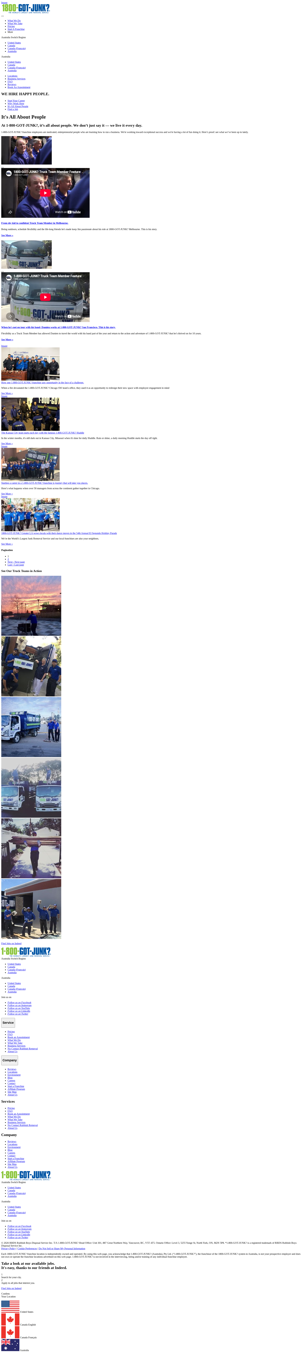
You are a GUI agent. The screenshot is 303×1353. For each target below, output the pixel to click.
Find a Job (13, 109)
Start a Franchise (16, 1086)
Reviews (12, 84)
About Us (12, 1051)
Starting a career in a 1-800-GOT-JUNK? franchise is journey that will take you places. (44, 483)
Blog (10, 1077)
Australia (12, 51)
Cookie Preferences (27, 1248)
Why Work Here (16, 103)
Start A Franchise (16, 29)
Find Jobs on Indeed (11, 943)
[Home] (26, 955)
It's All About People (18, 106)
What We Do (14, 20)
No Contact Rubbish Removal (23, 1048)
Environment (14, 1074)
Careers (11, 1080)
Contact (11, 1083)
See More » (7, 235)
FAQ (10, 81)
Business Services (16, 78)
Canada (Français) (17, 48)
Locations (12, 76)
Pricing (11, 26)
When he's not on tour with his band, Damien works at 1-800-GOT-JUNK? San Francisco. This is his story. (58, 327)
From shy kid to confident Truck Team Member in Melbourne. (34, 223)
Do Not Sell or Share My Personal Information (62, 1248)
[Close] (2, 167)
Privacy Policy (8, 1248)
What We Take (15, 23)
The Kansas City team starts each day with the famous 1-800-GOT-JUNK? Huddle (42, 432)
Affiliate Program (16, 1089)
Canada (11, 45)
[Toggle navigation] (2, 16)
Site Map (12, 1092)
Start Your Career (16, 100)
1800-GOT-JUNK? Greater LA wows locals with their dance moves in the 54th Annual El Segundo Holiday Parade (59, 533)
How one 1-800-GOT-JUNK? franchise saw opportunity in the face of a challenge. (42, 382)
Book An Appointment (19, 87)
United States (14, 42)
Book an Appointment (19, 1037)
